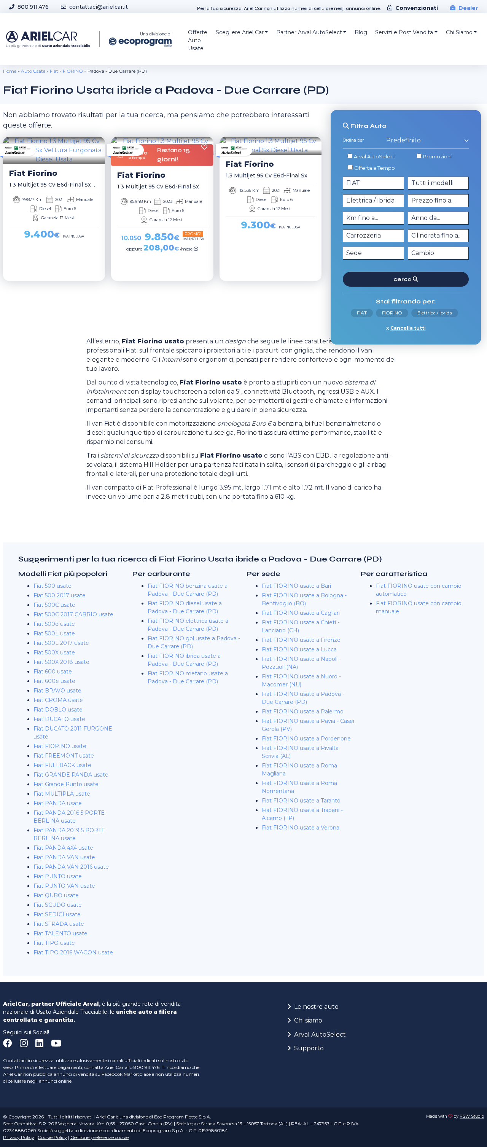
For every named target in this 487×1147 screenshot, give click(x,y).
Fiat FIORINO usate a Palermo (303, 711)
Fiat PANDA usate (57, 803)
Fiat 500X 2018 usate (61, 662)
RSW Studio (472, 1116)
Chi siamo (308, 1020)
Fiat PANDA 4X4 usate (63, 847)
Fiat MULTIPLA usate (61, 793)
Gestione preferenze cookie (99, 1137)
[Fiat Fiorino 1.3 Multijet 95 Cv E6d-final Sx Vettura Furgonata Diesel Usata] (54, 150)
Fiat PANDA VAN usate (64, 857)
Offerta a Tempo (374, 168)
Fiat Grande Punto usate (66, 784)
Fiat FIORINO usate (59, 746)
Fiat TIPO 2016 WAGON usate (73, 952)
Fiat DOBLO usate (58, 709)
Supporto (309, 1048)
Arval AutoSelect (374, 156)
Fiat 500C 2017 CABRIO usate (73, 614)
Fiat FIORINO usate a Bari (296, 585)
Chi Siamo (459, 32)
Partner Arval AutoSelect (309, 32)
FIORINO (73, 71)
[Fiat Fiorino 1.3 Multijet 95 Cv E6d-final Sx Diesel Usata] (270, 146)
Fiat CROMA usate (58, 700)
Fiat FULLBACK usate (62, 765)
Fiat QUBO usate (56, 895)
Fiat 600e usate (54, 681)
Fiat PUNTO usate (57, 876)
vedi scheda (51, 291)
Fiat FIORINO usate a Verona (300, 827)
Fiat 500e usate (54, 624)
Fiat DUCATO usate (59, 719)
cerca (403, 279)
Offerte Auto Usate (197, 40)
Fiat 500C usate (54, 604)
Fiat (54, 71)
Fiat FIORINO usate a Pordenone (306, 738)
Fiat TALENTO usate (60, 933)
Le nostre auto (316, 1006)
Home (9, 71)
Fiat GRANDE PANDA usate (70, 774)
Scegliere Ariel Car (240, 32)
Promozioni (437, 156)
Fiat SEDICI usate (57, 914)
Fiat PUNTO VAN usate (64, 885)
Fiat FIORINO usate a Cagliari (301, 612)
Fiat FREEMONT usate (63, 755)
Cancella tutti (408, 328)
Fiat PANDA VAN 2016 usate (71, 866)
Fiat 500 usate (52, 585)
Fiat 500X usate (54, 652)
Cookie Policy (52, 1137)
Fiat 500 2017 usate (59, 595)
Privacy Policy (18, 1137)
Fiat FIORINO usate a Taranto (301, 800)
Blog (361, 32)
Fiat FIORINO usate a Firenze (301, 640)
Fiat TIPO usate (54, 943)
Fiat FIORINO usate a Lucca (299, 649)
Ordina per (353, 140)
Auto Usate (33, 71)
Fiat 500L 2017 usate (61, 643)
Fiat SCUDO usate (57, 904)
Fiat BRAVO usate (57, 690)
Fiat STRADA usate (58, 923)
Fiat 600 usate (52, 671)
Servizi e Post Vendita (404, 32)
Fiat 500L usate (54, 633)
